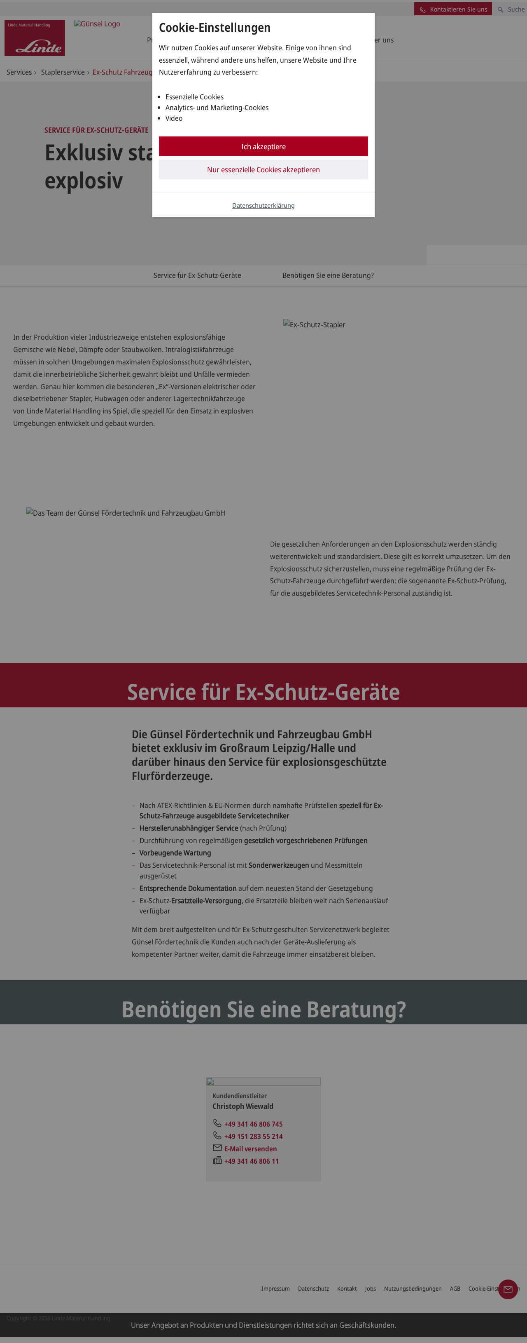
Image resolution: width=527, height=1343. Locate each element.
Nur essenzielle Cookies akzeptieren (263, 169)
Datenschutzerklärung (263, 205)
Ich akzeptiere (263, 146)
